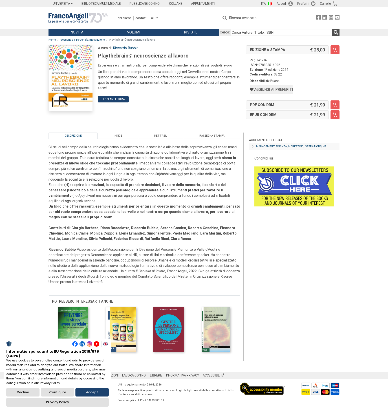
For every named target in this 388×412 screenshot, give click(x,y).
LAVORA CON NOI (134, 375)
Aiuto (155, 18)
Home (52, 39)
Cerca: (225, 32)
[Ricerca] (336, 32)
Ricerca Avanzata (242, 18)
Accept (92, 392)
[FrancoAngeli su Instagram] (331, 18)
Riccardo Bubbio (126, 48)
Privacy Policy (57, 402)
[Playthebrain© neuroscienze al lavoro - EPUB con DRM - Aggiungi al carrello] (335, 114)
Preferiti (303, 3)
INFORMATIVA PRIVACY (182, 375)
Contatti (141, 18)
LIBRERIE (156, 375)
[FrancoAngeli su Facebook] (318, 18)
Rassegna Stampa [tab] (212, 135)
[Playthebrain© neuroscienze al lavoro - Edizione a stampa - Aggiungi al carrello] (335, 49)
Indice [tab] (118, 135)
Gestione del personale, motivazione (82, 39)
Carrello (325, 3)
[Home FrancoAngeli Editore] (78, 18)
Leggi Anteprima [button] (113, 99)
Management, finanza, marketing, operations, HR (291, 146)
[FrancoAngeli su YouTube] (337, 18)
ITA (263, 3)
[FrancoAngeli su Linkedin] (324, 18)
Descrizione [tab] (73, 135)
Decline (23, 392)
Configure (57, 392)
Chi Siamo (125, 18)
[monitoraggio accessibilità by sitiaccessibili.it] (262, 385)
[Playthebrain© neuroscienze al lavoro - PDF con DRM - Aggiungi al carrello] (335, 104)
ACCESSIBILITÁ (213, 375)
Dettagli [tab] (160, 135)
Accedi (282, 3)
